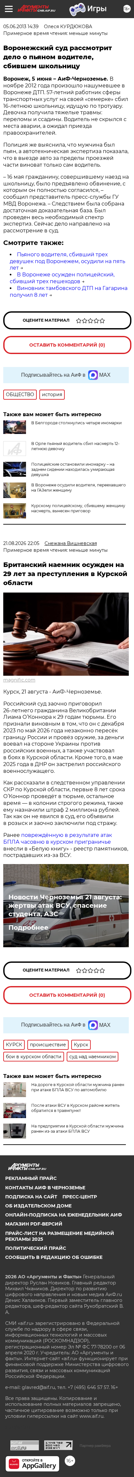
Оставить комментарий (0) (67, 345)
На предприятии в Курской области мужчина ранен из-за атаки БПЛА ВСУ (77, 1129)
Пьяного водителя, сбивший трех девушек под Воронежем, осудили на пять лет (67, 261)
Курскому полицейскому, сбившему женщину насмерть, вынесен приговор (78, 508)
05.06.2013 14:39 (21, 26)
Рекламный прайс (31, 1178)
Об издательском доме (38, 1206)
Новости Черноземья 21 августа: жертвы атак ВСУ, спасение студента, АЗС (65, 905)
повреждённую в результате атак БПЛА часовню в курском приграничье (57, 838)
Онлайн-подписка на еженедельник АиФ (63, 1215)
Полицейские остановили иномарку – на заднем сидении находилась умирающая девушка (72, 469)
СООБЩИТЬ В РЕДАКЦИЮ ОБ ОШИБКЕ (53, 1257)
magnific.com (19, 680)
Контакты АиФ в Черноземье (45, 1188)
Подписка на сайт (31, 1197)
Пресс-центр (79, 1197)
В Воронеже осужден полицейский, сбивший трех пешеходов (62, 278)
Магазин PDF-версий (33, 1224)
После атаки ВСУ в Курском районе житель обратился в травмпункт (75, 1108)
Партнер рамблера (95, 1446)
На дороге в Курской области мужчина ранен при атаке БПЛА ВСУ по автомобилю (77, 1087)
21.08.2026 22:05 (21, 543)
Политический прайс (35, 1248)
